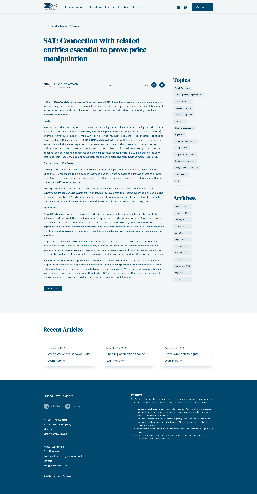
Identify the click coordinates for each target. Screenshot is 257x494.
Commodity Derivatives (185, 141)
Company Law (181, 148)
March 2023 (180, 206)
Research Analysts (183, 108)
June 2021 (179, 226)
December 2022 (182, 246)
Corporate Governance (185, 154)
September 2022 (182, 266)
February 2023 (181, 213)
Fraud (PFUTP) (53, 288)
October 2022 (181, 259)
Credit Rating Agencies (185, 161)
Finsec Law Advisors (66, 84)
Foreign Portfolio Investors (186, 167)
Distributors (180, 121)
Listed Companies (183, 101)
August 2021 (180, 239)
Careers (138, 7)
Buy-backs (180, 134)
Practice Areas (74, 7)
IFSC (177, 181)
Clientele (123, 7)
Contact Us (202, 7)
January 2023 (181, 219)
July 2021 (179, 233)
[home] (52, 6)
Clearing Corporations (184, 128)
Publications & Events (100, 7)
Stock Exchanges (182, 88)
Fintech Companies (183, 114)
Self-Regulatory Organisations (188, 94)
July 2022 (179, 279)
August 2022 (180, 273)
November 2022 (182, 253)
